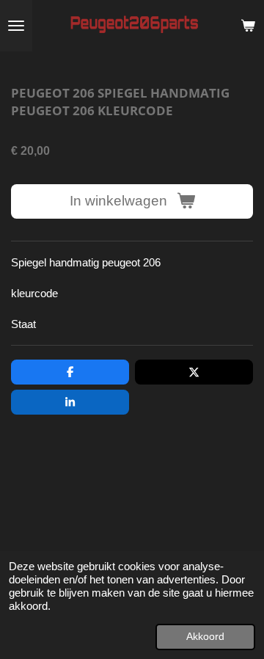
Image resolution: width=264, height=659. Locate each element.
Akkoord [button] (205, 636)
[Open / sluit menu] (16, 25)
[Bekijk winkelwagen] (248, 25)
